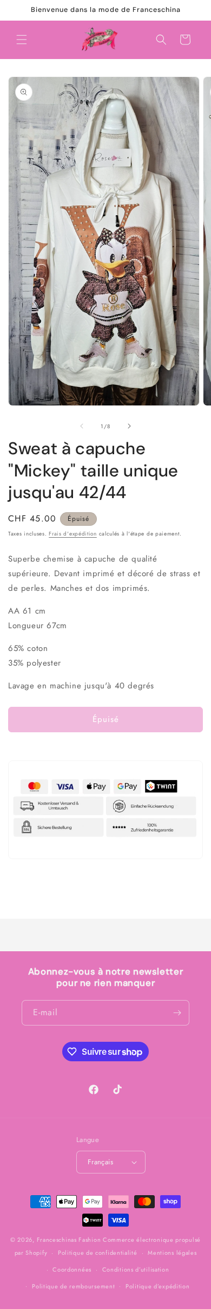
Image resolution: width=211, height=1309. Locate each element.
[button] (22, 39)
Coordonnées (71, 1269)
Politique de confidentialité (97, 1252)
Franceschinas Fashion (69, 1239)
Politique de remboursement (73, 1286)
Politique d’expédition (157, 1286)
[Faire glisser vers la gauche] (82, 426)
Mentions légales (172, 1252)
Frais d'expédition (73, 534)
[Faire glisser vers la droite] (129, 426)
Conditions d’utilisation (135, 1269)
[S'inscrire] (177, 1013)
